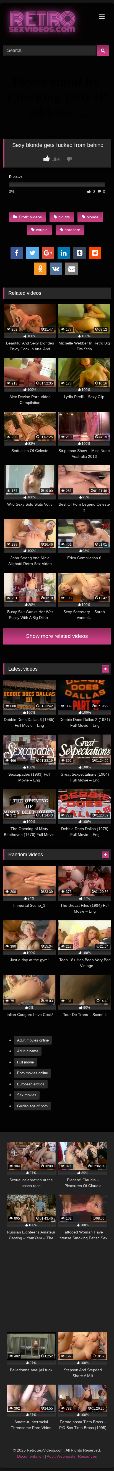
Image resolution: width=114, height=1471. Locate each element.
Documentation (30, 1456)
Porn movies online (32, 1073)
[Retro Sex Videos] (47, 23)
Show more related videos (57, 636)
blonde (93, 217)
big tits (64, 217)
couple (42, 230)
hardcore (72, 230)
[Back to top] (97, 1454)
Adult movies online (33, 1040)
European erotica (30, 1084)
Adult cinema (27, 1051)
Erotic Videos (30, 217)
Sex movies (26, 1095)
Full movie (25, 1062)
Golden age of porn (32, 1106)
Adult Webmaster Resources (72, 1456)
